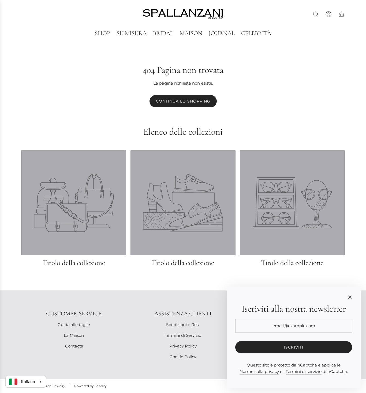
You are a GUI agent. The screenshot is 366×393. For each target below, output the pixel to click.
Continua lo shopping (183, 101)
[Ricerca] (315, 14)
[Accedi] (328, 14)
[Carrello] (341, 14)
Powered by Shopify (90, 386)
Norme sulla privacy (259, 371)
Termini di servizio (304, 371)
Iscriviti (293, 347)
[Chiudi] (349, 297)
